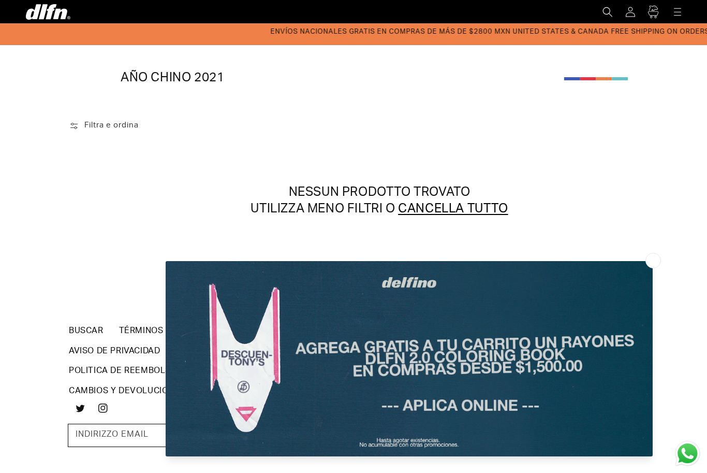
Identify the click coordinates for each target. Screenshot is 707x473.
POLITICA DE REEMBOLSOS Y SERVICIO (151, 371)
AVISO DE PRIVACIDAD (114, 352)
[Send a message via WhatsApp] (687, 453)
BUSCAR (86, 331)
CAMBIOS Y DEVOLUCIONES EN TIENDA (150, 392)
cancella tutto (453, 210)
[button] (607, 12)
